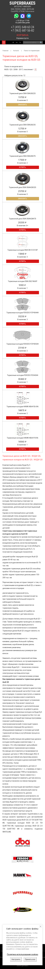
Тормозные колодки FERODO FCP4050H (22, 344)
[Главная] (13, 42)
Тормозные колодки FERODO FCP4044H (22, 313)
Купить (22, 167)
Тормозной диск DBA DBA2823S (22, 125)
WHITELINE (30, 9)
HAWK (23, 9)
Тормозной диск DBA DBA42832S (22, 187)
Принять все (30, 959)
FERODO (18, 9)
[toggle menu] (4, 42)
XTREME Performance (26, 11)
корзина (22, 35)
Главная (5, 51)
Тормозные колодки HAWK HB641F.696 (22, 438)
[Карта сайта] (20, 42)
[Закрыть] (40, 926)
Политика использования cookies (22, 954)
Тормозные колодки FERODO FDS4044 (22, 375)
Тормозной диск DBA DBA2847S (22, 156)
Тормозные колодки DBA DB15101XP (22, 250)
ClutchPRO (14, 11)
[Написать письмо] (16, 42)
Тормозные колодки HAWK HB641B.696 (22, 407)
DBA (12, 9)
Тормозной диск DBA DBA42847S (22, 219)
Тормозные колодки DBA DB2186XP (22, 281)
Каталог (16, 51)
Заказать (22, 105)
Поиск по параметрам (32, 51)
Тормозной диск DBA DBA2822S (22, 93)
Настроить (16, 959)
